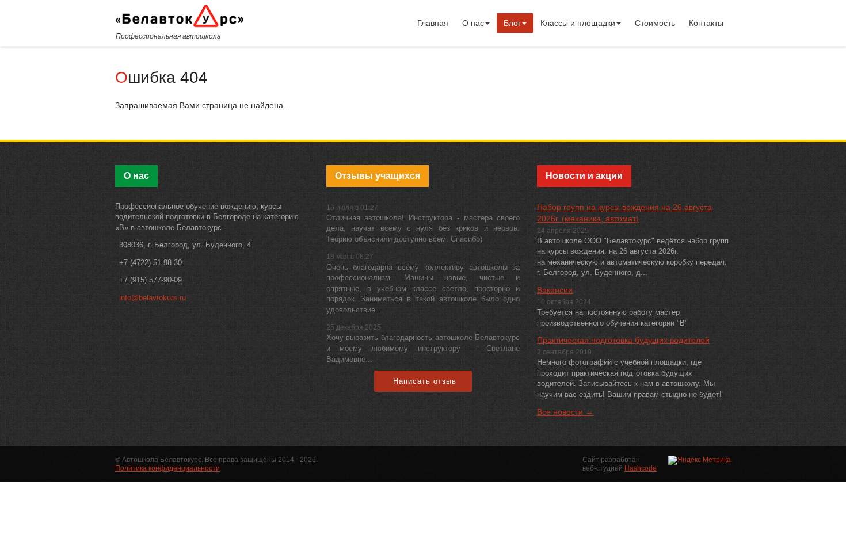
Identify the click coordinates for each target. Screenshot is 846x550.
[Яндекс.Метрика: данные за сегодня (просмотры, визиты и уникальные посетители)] (699, 460)
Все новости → (565, 412)
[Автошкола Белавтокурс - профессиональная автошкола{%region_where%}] (179, 15)
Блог (512, 23)
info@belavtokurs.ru (152, 297)
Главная (432, 23)
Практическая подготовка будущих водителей (623, 340)
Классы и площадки (577, 23)
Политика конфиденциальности (167, 468)
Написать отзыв (424, 381)
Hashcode (640, 468)
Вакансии (555, 290)
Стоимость (655, 23)
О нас (473, 23)
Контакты (706, 23)
